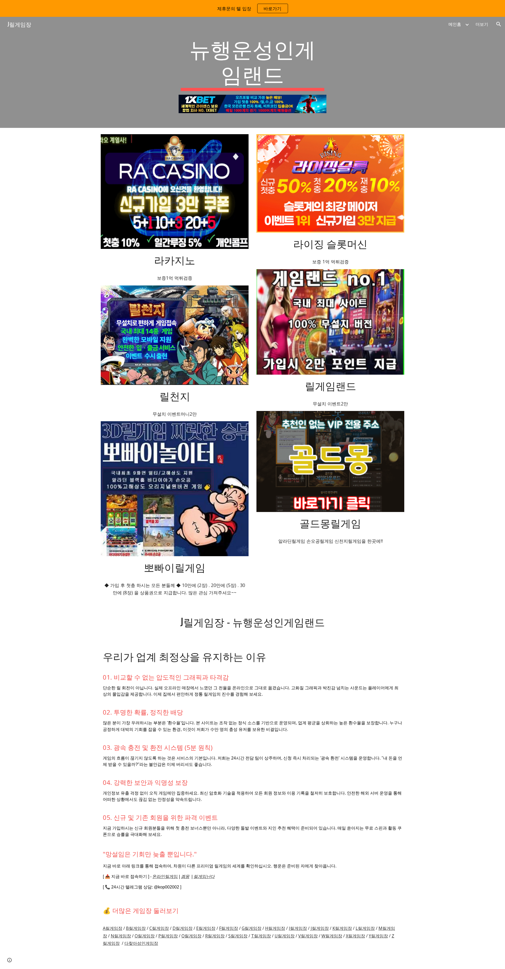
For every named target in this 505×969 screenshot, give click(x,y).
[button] (498, 24)
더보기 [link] (482, 24)
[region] (252, 8)
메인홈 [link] (454, 24)
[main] (252, 63)
